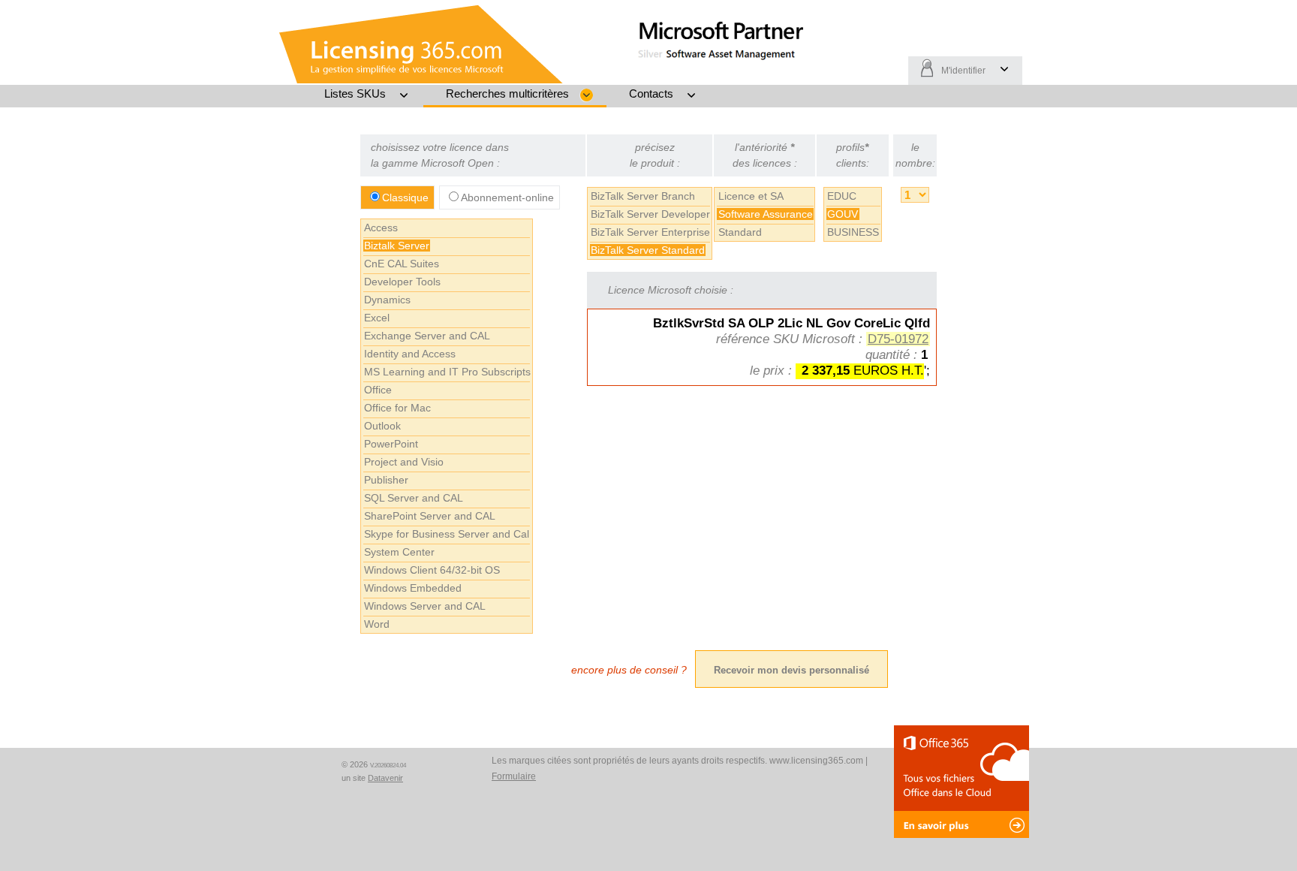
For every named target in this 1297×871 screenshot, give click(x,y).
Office (378, 390)
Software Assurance (765, 214)
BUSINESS (853, 232)
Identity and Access (410, 354)
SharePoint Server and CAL (429, 516)
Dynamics (387, 300)
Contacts (651, 93)
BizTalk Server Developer (650, 214)
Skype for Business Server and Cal (446, 534)
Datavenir (385, 777)
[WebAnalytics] (303, 766)
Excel (377, 318)
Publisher (386, 480)
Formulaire (514, 776)
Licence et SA (751, 196)
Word (377, 624)
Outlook (382, 426)
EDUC (841, 196)
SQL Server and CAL (413, 498)
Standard (740, 232)
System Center (399, 552)
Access (381, 228)
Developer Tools (402, 282)
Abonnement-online (507, 197)
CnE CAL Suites (401, 264)
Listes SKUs (355, 93)
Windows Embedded (413, 588)
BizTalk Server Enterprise (650, 232)
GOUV (842, 214)
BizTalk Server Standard (648, 250)
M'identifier (963, 70)
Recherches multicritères (507, 93)
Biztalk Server (396, 246)
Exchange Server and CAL (427, 336)
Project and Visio (404, 462)
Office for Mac (397, 408)
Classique (405, 197)
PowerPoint (391, 444)
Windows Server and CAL (425, 606)
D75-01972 (898, 339)
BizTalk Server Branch (643, 196)
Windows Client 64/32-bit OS (432, 570)
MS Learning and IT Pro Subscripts (447, 372)
